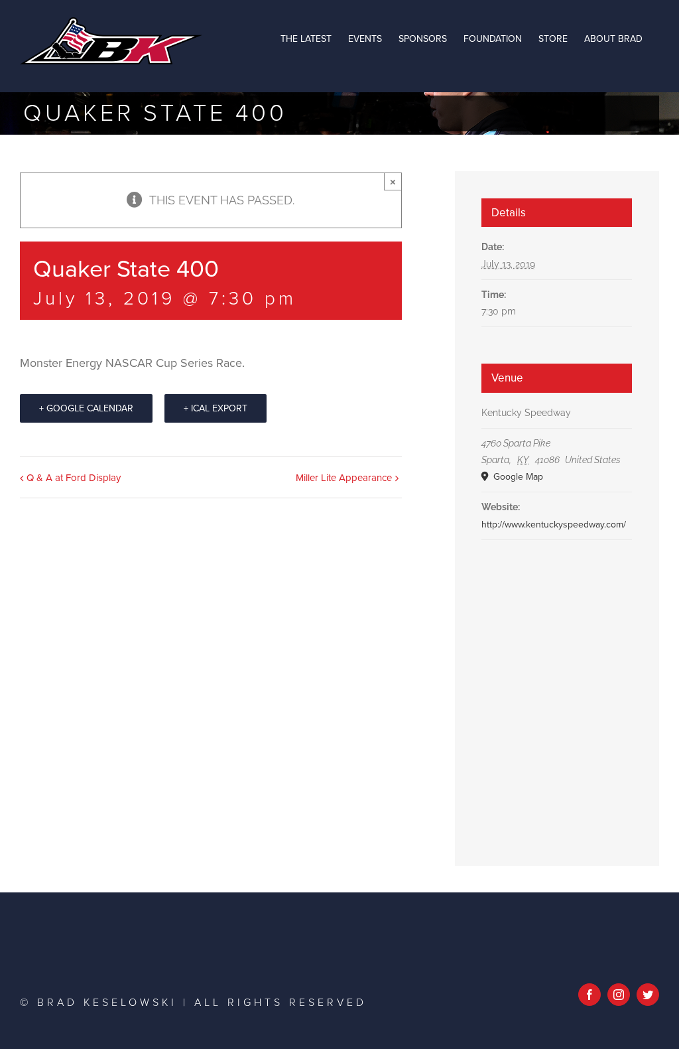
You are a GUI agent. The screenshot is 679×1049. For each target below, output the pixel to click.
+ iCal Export (215, 408)
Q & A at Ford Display (74, 478)
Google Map (517, 476)
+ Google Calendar (86, 408)
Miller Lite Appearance (344, 478)
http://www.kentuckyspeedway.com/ (553, 524)
